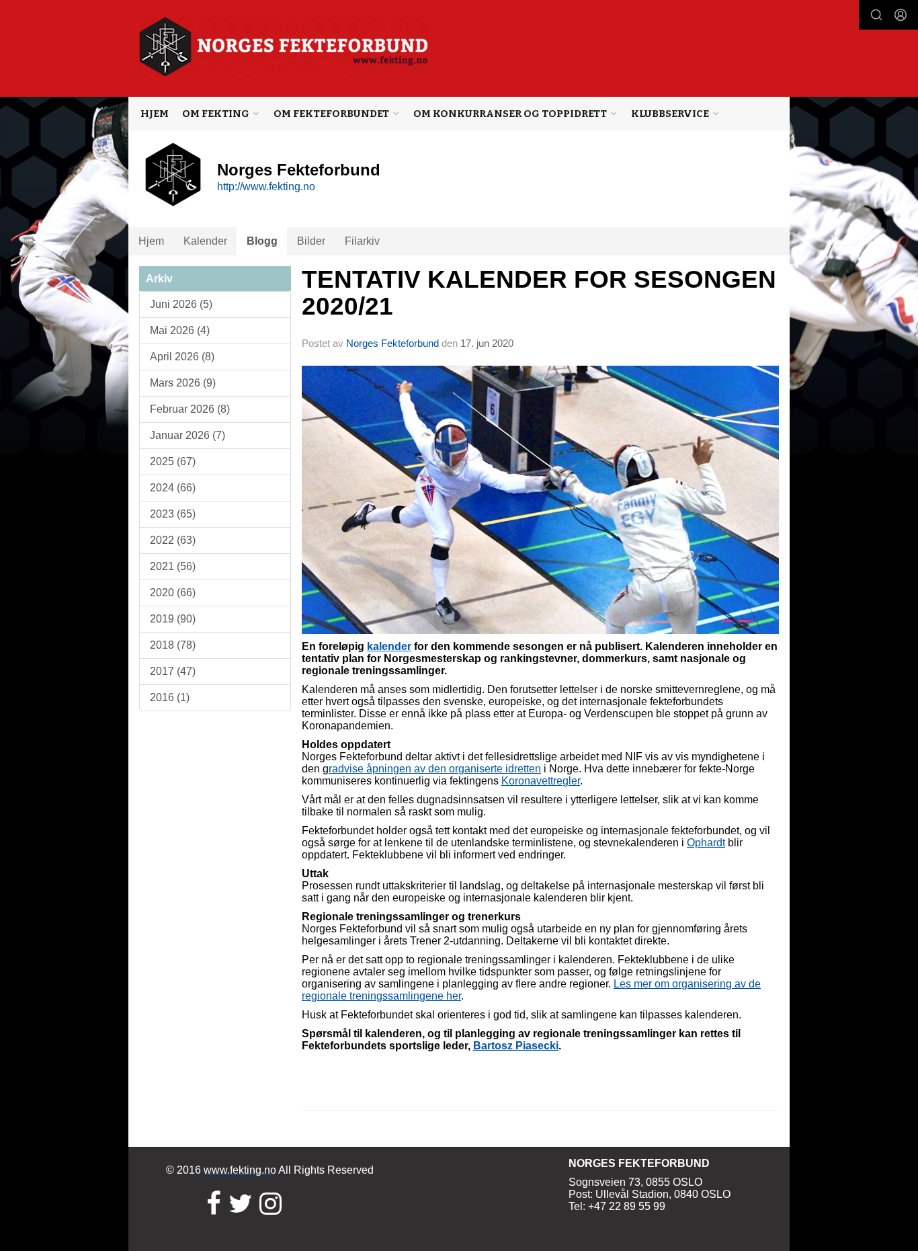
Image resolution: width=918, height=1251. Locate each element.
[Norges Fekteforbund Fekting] (284, 47)
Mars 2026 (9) (183, 383)
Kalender (205, 241)
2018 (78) (173, 645)
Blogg (262, 241)
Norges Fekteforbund (392, 343)
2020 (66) (173, 592)
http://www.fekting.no (266, 186)
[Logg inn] (900, 15)
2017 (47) (173, 671)
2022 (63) (173, 540)
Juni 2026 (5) (181, 304)
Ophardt (706, 842)
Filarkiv (362, 241)
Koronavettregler (540, 780)
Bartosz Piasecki (515, 1045)
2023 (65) (173, 514)
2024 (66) (173, 487)
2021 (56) (173, 566)
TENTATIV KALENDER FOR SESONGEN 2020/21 (539, 293)
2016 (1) (170, 697)
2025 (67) (173, 461)
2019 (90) (173, 618)
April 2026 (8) (182, 356)
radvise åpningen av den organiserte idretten (435, 768)
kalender (389, 646)
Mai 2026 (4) (180, 330)
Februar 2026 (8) (190, 409)
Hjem (154, 114)
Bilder (311, 241)
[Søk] (876, 15)
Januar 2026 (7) (187, 435)
